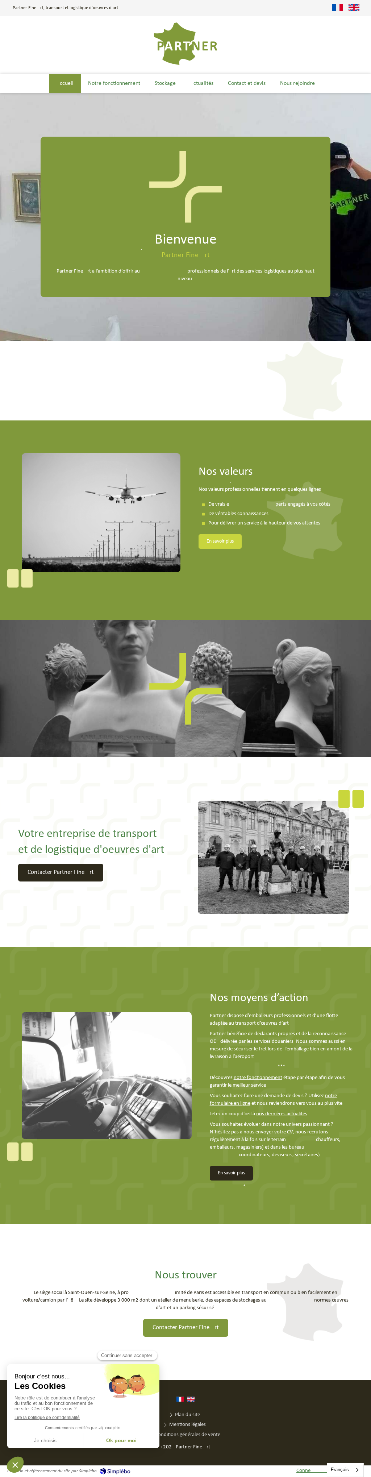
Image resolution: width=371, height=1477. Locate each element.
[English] (354, 8)
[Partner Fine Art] (185, 64)
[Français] (337, 8)
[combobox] (345, 1470)
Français (340, 1469)
